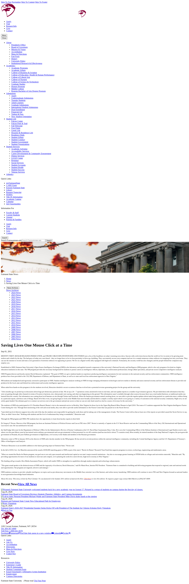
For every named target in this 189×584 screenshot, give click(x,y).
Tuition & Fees (17, 114)
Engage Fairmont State (15, 188)
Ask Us (9, 542)
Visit (8, 24)
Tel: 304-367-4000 (8, 528)
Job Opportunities (13, 204)
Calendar (9, 201)
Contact (9, 31)
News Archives (12, 290)
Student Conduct (18, 140)
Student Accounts (18, 165)
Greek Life (15, 130)
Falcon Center (17, 121)
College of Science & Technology (25, 82)
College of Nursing (19, 79)
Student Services (13, 147)
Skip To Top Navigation (11, 2)
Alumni (9, 217)
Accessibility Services (20, 151)
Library (9, 190)
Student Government (19, 142)
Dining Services (17, 156)
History (14, 59)
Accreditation (16, 52)
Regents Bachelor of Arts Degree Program (28, 91)
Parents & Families (13, 219)
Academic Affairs (18, 70)
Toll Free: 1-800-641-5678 (12, 531)
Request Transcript (13, 192)
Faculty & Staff (12, 213)
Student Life (11, 119)
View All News (27, 484)
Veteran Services (18, 172)
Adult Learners (17, 103)
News (8, 281)
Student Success (17, 170)
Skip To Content (28, 2)
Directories (10, 547)
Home (8, 279)
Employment (11, 574)
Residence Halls (17, 135)
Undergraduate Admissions (22, 98)
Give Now (10, 551)
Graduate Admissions (20, 105)
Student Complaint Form (16, 569)
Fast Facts (15, 56)
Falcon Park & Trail (19, 123)
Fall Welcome (16, 126)
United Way (11, 554)
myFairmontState (13, 183)
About (8, 42)
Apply (8, 21)
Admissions (11, 93)
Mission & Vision (18, 49)
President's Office (18, 45)
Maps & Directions (19, 54)
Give (8, 28)
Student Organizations (20, 144)
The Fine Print (40, 581)
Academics (10, 66)
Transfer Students (18, 100)
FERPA (9, 195)
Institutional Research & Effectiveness (26, 63)
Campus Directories (14, 576)
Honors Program (18, 86)
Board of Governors (19, 47)
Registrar (15, 160)
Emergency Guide (13, 565)
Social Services (17, 163)
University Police (18, 61)
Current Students (13, 215)
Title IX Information (14, 197)
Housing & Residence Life (22, 133)
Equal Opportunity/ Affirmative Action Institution (26, 572)
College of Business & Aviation (24, 73)
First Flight (15, 128)
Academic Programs (19, 68)
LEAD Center (17, 158)
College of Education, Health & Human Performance (32, 75)
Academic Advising (19, 149)
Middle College (17, 89)
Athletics (9, 174)
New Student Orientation (21, 116)
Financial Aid (16, 112)
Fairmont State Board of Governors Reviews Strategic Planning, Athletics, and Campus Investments (41, 494)
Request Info (11, 26)
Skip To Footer (41, 2)
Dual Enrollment (18, 110)
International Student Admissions (24, 107)
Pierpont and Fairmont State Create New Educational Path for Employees (31, 501)
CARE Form (11, 185)
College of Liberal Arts (20, 77)
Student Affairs (17, 137)
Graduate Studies (18, 84)
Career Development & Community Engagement (31, 153)
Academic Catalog (13, 199)
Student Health (17, 167)
